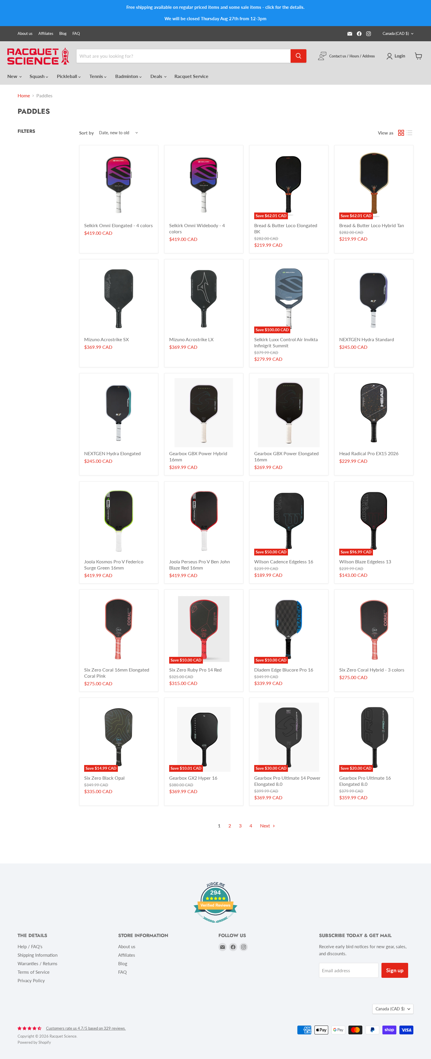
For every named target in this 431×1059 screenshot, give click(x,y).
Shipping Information (37, 955)
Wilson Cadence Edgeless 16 (283, 561)
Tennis (96, 76)
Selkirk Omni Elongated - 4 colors (118, 225)
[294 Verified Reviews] (215, 925)
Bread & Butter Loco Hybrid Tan (371, 225)
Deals (156, 76)
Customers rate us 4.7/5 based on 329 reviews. (86, 1028)
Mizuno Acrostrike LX (191, 339)
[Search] (298, 56)
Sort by (86, 132)
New (12, 76)
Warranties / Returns (37, 963)
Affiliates (45, 33)
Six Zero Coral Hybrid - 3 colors (371, 669)
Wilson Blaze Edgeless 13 (365, 561)
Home (24, 95)
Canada (396, 33)
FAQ (76, 33)
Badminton (127, 76)
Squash (38, 76)
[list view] (409, 133)
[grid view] (401, 133)
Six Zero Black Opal (104, 778)
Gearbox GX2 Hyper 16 (193, 778)
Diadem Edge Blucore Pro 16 (283, 669)
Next (265, 825)
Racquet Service (191, 76)
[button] (397, 56)
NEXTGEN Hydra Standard (366, 339)
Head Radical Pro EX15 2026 (368, 453)
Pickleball (67, 76)
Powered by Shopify (34, 1042)
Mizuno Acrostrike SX (106, 339)
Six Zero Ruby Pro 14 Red (195, 669)
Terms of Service (34, 972)
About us (25, 33)
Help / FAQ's (30, 946)
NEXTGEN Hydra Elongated (112, 453)
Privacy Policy (31, 980)
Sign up (394, 970)
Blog (63, 33)
